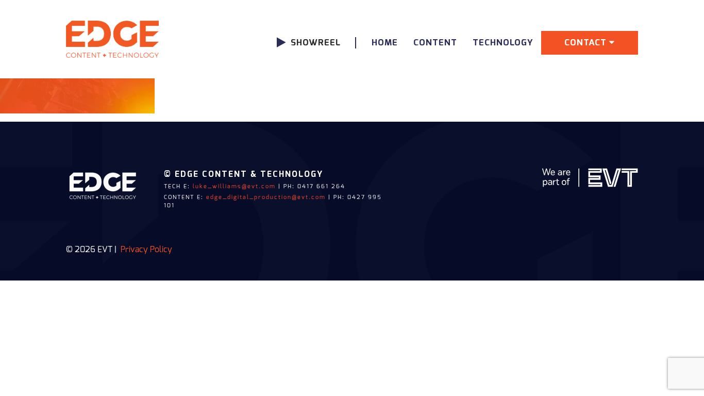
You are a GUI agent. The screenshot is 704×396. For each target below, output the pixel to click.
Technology (503, 42)
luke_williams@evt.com (234, 186)
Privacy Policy (146, 249)
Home (385, 42)
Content (435, 42)
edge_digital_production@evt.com (266, 197)
